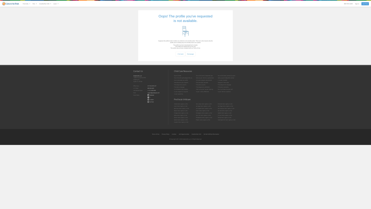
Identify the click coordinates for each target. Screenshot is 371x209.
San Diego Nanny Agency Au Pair (225, 106)
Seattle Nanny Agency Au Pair (225, 113)
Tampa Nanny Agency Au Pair (224, 117)
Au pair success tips (178, 94)
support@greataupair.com (154, 92)
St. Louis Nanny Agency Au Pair (225, 115)
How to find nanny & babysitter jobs (204, 75)
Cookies (174, 134)
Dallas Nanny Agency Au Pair (180, 115)
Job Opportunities (184, 134)
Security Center (177, 75)
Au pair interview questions (224, 91)
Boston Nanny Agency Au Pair (181, 110)
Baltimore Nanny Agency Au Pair (181, 108)
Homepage (190, 54)
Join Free (365, 4)
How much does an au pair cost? (225, 89)
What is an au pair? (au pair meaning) (204, 89)
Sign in (357, 4)
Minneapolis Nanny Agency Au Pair (204, 113)
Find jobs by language (179, 87)
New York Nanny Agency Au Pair (203, 115)
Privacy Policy (165, 134)
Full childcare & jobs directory (181, 89)
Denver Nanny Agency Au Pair (181, 117)
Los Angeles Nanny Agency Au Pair (204, 108)
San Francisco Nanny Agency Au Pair (226, 108)
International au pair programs (181, 82)
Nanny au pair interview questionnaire (205, 78)
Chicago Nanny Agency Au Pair (181, 113)
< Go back (180, 54)
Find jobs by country (200, 84)
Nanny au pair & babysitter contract (226, 78)
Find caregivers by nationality (203, 87)
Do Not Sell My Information (211, 134)
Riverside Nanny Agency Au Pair (225, 104)
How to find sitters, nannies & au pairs (226, 75)
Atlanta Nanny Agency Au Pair (181, 104)
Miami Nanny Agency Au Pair (202, 110)
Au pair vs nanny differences (202, 91)
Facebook (151, 95)
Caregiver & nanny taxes (223, 82)
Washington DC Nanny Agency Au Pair (227, 120)
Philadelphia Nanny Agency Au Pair (204, 117)
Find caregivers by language (224, 84)
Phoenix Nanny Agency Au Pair (203, 120)
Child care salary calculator (202, 82)
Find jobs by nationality (223, 87)
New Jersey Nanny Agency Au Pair (204, 104)
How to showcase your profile (181, 80)
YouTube (151, 102)
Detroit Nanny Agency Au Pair (181, 120)
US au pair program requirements (204, 80)
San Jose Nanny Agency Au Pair (225, 110)
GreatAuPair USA (196, 134)
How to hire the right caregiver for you (183, 78)
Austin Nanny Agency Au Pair (180, 106)
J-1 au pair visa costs (222, 80)
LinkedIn (151, 99)
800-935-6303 (348, 4)
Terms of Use (155, 134)
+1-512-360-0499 (152, 90)
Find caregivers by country (180, 84)
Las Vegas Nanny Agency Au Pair (203, 106)
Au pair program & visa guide (181, 91)
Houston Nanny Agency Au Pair (181, 122)
